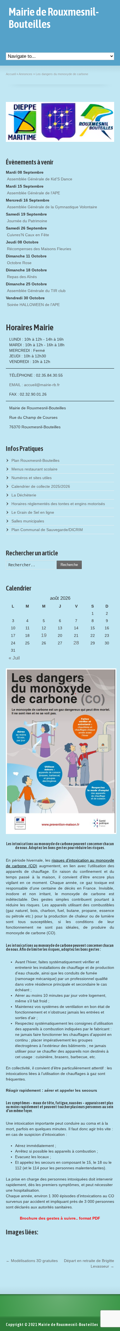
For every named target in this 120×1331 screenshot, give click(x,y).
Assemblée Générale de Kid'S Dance (39, 179)
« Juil (13, 658)
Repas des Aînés (22, 276)
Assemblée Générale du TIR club (36, 290)
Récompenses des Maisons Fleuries (39, 249)
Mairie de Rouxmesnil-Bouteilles (54, 18)
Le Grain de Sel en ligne (32, 512)
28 (76, 643)
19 (44, 635)
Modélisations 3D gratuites (32, 1260)
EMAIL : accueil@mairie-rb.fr (34, 385)
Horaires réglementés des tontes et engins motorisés (58, 503)
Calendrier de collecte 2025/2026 (40, 486)
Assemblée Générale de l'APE (33, 193)
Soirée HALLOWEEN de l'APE (33, 304)
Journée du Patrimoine (27, 221)
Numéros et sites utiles (31, 477)
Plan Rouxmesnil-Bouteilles (35, 460)
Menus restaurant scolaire (34, 469)
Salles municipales (27, 521)
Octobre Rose (19, 263)
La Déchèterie (23, 495)
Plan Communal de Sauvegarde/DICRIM (47, 529)
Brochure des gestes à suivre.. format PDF (60, 1218)
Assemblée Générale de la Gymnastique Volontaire (52, 207)
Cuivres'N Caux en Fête (28, 235)
